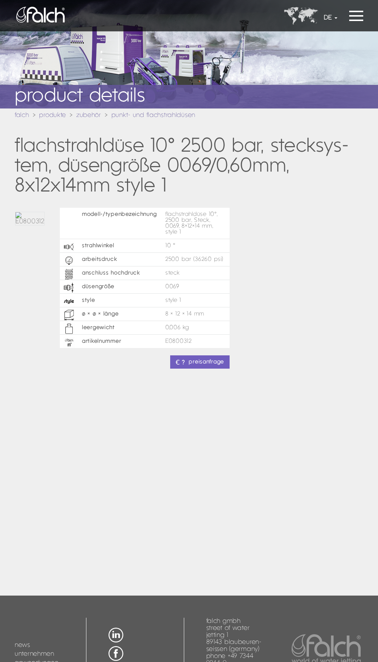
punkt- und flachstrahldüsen (153, 115)
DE (328, 18)
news (22, 645)
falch (22, 115)
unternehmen (34, 654)
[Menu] (356, 13)
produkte (52, 115)
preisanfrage (206, 362)
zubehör (88, 115)
